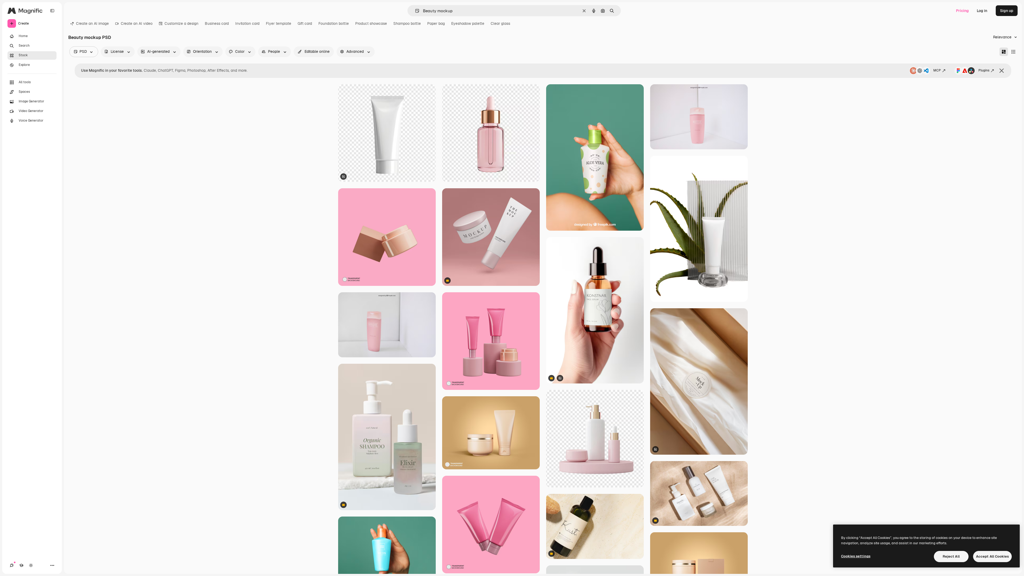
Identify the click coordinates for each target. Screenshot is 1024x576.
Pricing (962, 10)
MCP (937, 70)
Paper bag (436, 23)
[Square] (1013, 51)
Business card (217, 23)
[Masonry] (1003, 51)
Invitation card (247, 23)
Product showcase (371, 23)
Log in (982, 10)
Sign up (1006, 10)
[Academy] (21, 565)
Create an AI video (137, 23)
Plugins (983, 70)
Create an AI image (92, 23)
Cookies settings (855, 556)
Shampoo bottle (407, 23)
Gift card (305, 23)
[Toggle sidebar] (52, 10)
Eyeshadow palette (467, 23)
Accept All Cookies (992, 556)
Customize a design (181, 23)
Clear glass (500, 23)
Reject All (951, 556)
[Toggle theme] (31, 565)
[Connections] (11, 565)
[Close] (1001, 70)
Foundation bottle (333, 23)
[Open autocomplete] (415, 11)
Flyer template (278, 23)
